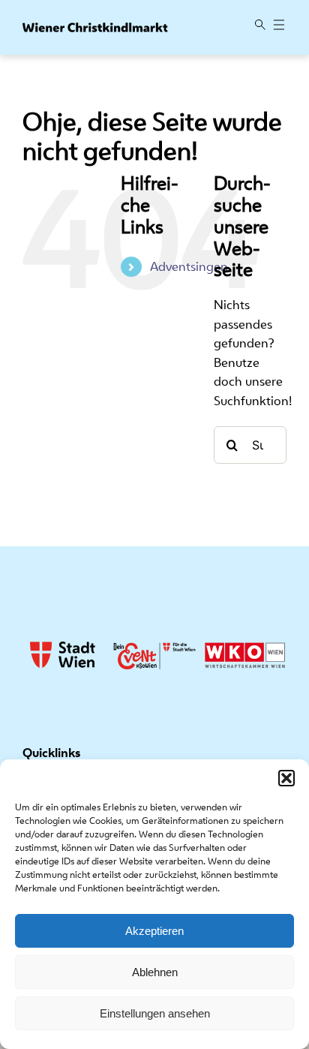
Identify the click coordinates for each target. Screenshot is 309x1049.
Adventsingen (189, 266)
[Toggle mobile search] (260, 26)
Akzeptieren (154, 930)
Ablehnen (155, 972)
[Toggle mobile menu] (279, 26)
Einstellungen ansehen (155, 1013)
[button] (286, 778)
